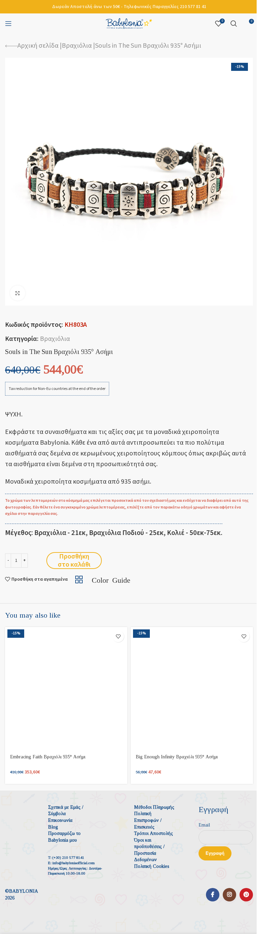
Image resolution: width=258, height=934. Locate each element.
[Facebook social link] (212, 894)
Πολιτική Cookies (151, 866)
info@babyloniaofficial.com (73, 863)
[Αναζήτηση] (234, 23)
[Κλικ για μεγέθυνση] (17, 293)
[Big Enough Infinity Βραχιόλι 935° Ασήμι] (192, 688)
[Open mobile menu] (8, 23)
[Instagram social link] (229, 894)
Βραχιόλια (77, 45)
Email (204, 825)
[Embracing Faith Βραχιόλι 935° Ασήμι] (66, 688)
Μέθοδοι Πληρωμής (154, 807)
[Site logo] (129, 23)
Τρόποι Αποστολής (153, 833)
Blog (53, 827)
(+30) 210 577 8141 (68, 857)
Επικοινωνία (60, 820)
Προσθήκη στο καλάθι (74, 560)
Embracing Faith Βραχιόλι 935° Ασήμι (47, 756)
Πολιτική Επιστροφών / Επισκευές (148, 820)
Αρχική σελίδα (37, 45)
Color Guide (111, 579)
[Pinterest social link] (246, 894)
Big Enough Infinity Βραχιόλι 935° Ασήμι (177, 756)
